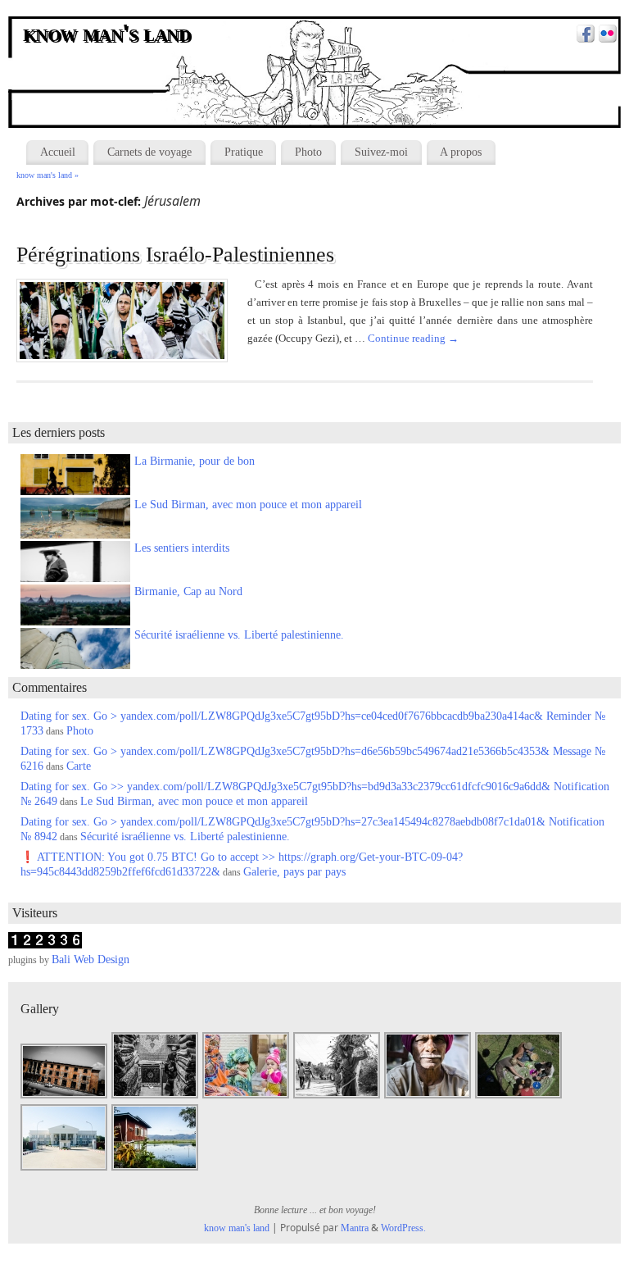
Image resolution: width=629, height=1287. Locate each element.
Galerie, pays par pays (294, 872)
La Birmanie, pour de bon (194, 461)
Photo (308, 152)
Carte (78, 766)
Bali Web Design (90, 959)
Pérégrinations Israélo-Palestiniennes (175, 254)
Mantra (355, 1228)
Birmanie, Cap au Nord (188, 591)
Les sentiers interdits (181, 548)
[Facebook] (583, 36)
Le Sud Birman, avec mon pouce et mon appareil (248, 504)
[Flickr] (606, 36)
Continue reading (413, 338)
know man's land (108, 34)
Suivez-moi (381, 152)
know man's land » (47, 175)
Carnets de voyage (149, 152)
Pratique (243, 152)
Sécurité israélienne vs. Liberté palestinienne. (239, 635)
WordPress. (403, 1228)
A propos (461, 152)
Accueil (57, 152)
